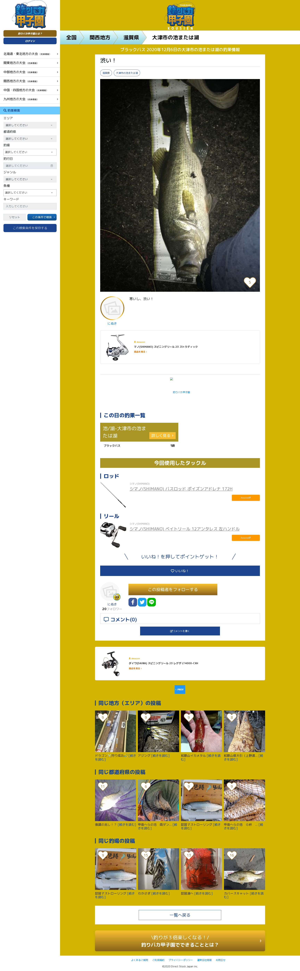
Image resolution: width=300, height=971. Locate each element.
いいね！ (181, 570)
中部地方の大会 (21, 72)
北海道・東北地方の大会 (27, 53)
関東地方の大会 (21, 62)
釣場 (6, 145)
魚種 (6, 186)
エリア (8, 118)
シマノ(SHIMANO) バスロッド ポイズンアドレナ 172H (181, 489)
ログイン (30, 41)
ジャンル (9, 172)
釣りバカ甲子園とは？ (30, 33)
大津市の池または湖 (175, 37)
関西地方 (100, 37)
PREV (180, 689)
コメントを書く (181, 631)
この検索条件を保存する (30, 228)
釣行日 (8, 159)
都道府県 (9, 131)
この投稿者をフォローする (173, 589)
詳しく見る (160, 435)
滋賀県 (131, 37)
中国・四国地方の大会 (25, 90)
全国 (71, 37)
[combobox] (30, 152)
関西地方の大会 (21, 81)
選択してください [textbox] (16, 152)
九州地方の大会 (21, 99)
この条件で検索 (42, 217)
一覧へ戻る (180, 915)
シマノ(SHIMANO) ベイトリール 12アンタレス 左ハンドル (185, 529)
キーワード (11, 199)
